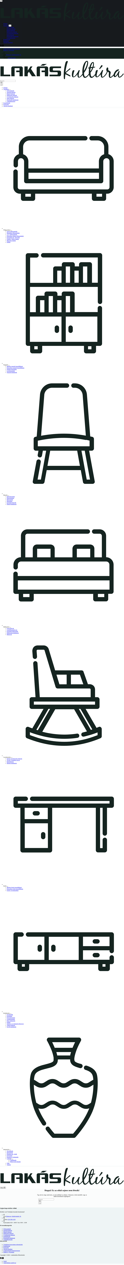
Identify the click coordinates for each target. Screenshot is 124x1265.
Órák (8, 1163)
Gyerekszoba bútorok (12, 97)
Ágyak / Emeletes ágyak (13, 760)
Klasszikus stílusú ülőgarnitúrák (15, 236)
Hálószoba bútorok (12, 95)
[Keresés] (1, 84)
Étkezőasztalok (11, 496)
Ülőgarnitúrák (10, 90)
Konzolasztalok (11, 1017)
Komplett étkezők (11, 502)
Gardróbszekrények (12, 630)
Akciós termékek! (8, 106)
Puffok (8, 242)
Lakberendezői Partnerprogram (11, 49)
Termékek (6, 89)
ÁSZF (5, 1261)
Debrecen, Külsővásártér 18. (13, 55)
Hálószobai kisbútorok (13, 633)
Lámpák (9, 1158)
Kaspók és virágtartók (12, 1157)
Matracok (9, 634)
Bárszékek (9, 501)
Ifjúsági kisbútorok (12, 763)
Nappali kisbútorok (12, 372)
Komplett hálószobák (12, 631)
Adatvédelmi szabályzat (9, 1263)
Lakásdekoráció (11, 101)
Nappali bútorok (11, 92)
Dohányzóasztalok (12, 369)
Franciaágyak (10, 628)
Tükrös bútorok (11, 1025)
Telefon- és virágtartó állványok (15, 1024)
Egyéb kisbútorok (11, 1027)
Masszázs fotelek (11, 240)
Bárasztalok (10, 499)
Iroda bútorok (10, 98)
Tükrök (9, 1164)
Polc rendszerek (11, 1021)
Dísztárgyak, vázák (12, 1154)
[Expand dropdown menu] (10, 89)
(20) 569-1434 (11, 58)
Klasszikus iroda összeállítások (15, 889)
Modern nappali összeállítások (15, 366)
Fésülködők (10, 1014)
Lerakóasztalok (11, 371)
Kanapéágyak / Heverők (13, 237)
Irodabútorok (6, 1236)
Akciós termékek (7, 1249)
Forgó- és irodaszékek (12, 890)
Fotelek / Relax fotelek (13, 239)
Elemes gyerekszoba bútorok (14, 758)
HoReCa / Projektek (8, 50)
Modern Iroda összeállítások (14, 887)
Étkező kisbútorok (11, 504)
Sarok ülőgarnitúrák (12, 231)
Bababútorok (10, 761)
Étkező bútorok (11, 94)
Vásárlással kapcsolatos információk (13, 1244)
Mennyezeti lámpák (15, 1161)
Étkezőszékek (10, 498)
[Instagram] (3, 1258)
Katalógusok (6, 103)
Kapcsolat (6, 104)
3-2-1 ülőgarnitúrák (12, 234)
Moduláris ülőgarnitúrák (13, 233)
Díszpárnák (10, 1152)
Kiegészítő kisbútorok (12, 100)
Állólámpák (13, 1160)
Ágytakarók (10, 1151)
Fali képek (9, 1155)
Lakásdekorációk (7, 1239)
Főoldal (5, 87)
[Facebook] (1, 1258)
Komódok (9, 1016)
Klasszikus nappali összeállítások (15, 368)
